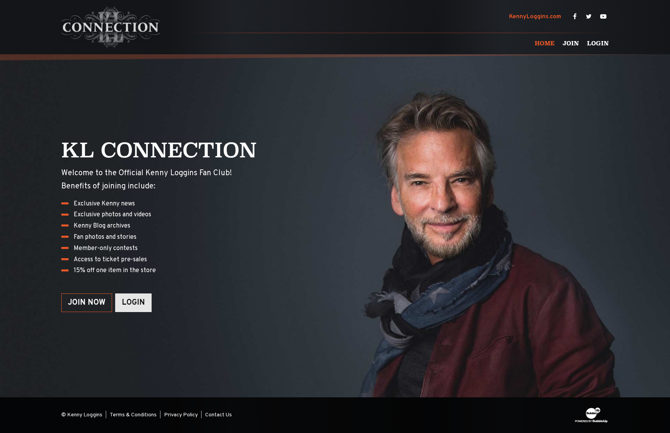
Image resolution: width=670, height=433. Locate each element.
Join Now (86, 303)
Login (133, 303)
